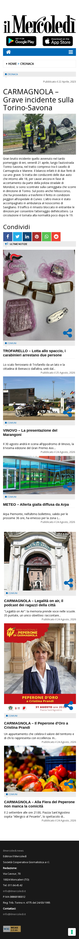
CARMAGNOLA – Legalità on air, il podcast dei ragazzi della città (33, 603)
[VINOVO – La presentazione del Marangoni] (39, 398)
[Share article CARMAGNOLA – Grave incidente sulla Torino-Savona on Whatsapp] (46, 236)
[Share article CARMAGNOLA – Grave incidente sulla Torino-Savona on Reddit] (56, 236)
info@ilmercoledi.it (14, 914)
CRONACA (27, 64)
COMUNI (11, 343)
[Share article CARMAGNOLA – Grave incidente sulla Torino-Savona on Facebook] (7, 236)
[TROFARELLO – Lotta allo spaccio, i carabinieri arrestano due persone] (39, 295)
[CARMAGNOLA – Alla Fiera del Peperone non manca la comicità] (40, 769)
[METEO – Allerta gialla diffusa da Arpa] (39, 475)
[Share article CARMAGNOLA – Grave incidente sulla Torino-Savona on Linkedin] (27, 236)
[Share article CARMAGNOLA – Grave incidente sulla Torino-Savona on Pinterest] (36, 236)
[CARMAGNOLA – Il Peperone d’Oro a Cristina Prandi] (40, 668)
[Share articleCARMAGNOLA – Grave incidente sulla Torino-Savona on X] (17, 236)
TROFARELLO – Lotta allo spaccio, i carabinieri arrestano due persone (34, 353)
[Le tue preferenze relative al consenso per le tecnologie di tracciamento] (72, 932)
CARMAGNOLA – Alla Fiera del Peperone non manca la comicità (39, 804)
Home (12, 64)
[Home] (7, 52)
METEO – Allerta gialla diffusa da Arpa (36, 504)
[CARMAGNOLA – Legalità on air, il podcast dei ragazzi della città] (40, 561)
